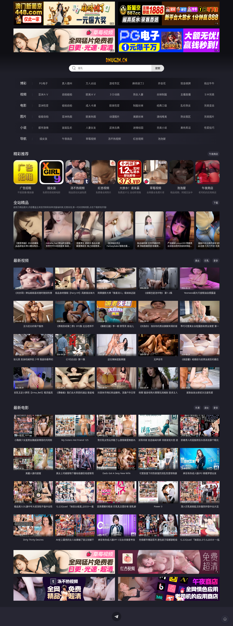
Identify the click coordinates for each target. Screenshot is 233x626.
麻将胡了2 (138, 83)
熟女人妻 (138, 94)
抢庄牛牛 (209, 83)
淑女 (206, 407)
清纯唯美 (162, 116)
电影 (23, 105)
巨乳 (206, 260)
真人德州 (67, 83)
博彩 (23, 83)
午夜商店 (67, 139)
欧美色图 (91, 116)
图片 (23, 116)
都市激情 (43, 127)
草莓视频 (91, 139)
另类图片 (209, 116)
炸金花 (162, 83)
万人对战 (91, 83)
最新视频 (21, 260)
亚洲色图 (67, 116)
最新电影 (21, 407)
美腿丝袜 (138, 116)
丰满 (197, 407)
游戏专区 (114, 83)
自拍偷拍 (67, 94)
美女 (197, 260)
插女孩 (43, 139)
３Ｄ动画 (114, 94)
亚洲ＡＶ (43, 94)
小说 (23, 127)
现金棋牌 (186, 83)
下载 (216, 202)
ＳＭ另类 (209, 94)
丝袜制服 (162, 94)
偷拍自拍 (67, 105)
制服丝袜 (138, 105)
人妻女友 (91, 127)
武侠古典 (114, 127)
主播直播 (186, 94)
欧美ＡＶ (91, 94)
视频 (23, 94)
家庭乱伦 (67, 127)
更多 (216, 260)
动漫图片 (114, 116)
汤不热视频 (114, 139)
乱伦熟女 (186, 105)
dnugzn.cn (116, 60)
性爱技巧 (209, 127)
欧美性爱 (114, 105)
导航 (23, 139)
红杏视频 (138, 139)
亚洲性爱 (43, 105)
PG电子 (43, 83)
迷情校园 (138, 127)
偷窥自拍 (43, 116)
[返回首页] (225, 619)
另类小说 (162, 127)
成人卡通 (91, 105)
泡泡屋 (162, 139)
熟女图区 (186, 116)
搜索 (157, 68)
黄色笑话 (186, 127)
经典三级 (162, 105)
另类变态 (209, 105)
